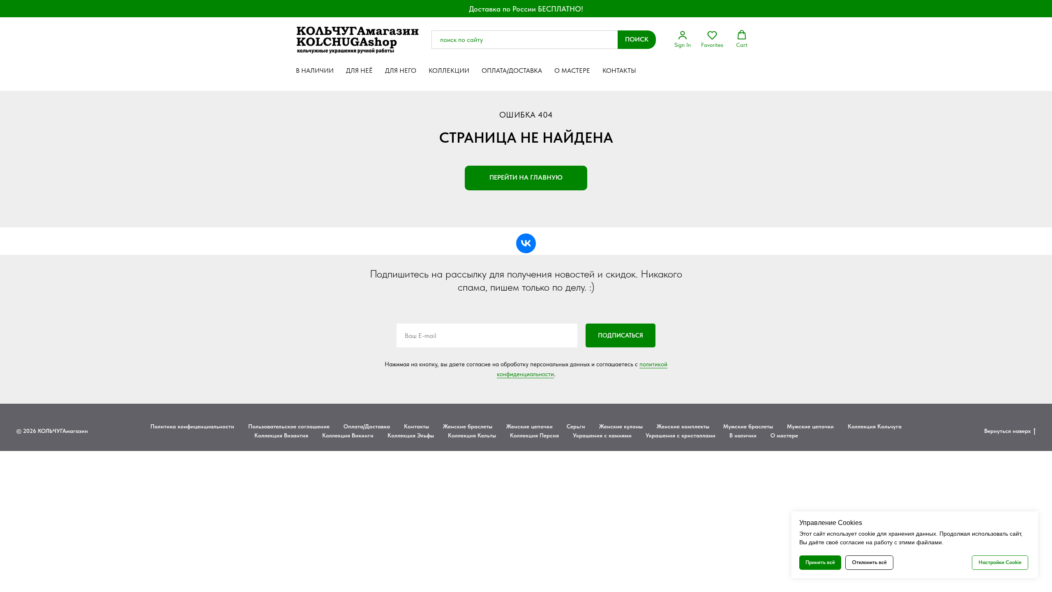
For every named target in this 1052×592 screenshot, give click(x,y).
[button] (682, 39)
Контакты (619, 70)
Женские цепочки (529, 426)
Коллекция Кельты (472, 435)
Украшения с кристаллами (680, 435)
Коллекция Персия (534, 435)
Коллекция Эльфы (411, 435)
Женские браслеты (467, 426)
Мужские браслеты (748, 426)
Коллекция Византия (281, 435)
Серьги (576, 426)
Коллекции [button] (449, 70)
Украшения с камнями (602, 435)
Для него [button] (400, 70)
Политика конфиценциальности (192, 426)
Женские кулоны (621, 426)
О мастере (572, 70)
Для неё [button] (359, 70)
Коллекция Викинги (348, 435)
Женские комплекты (683, 426)
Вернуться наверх (1007, 431)
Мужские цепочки (810, 426)
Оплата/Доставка (512, 70)
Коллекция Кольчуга (875, 426)
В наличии (315, 70)
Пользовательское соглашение (289, 426)
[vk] (526, 243)
